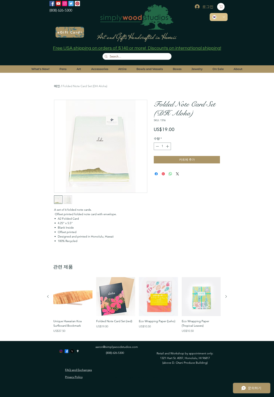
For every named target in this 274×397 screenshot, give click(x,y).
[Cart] (221, 6)
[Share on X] (177, 174)
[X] (72, 351)
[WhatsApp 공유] (170, 174)
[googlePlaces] (78, 351)
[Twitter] (71, 3)
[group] (137, 307)
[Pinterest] (77, 3)
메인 (57, 86)
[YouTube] (58, 3)
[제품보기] (72, 296)
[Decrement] (157, 146)
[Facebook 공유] (156, 174)
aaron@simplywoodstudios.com (116, 347)
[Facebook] (52, 3)
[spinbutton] (162, 146)
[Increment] (167, 146)
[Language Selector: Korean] (219, 17)
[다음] (226, 296)
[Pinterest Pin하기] (163, 174)
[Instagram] (64, 3)
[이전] (48, 296)
